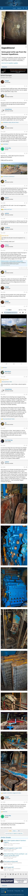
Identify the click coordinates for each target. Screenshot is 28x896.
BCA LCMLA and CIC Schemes (14, 843)
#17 (26, 445)
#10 (26, 250)
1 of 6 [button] (10, 830)
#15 (26, 394)
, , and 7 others (9, 419)
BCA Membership (7, 849)
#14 (26, 376)
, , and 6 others (12, 793)
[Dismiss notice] (25, 47)
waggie (3, 77)
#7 (26, 203)
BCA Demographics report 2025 (13, 848)
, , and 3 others (11, 122)
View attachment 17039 (7, 381)
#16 (26, 428)
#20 (26, 820)
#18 (26, 467)
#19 (26, 802)
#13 (26, 306)
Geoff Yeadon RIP (9, 867)
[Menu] (2, 8)
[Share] (25, 86)
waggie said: (4, 379)
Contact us (3, 890)
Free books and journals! (11, 861)
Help (22, 890)
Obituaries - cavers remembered (13, 868)
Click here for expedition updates (10, 63)
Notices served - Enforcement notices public (12, 261)
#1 (26, 86)
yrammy (5, 843)
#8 (26, 218)
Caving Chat (13, 849)
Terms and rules (10, 890)
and (8, 176)
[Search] (26, 8)
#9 (26, 232)
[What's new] (23, 8)
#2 (26, 100)
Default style (4, 888)
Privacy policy (17, 890)
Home (2, 892)
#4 (26, 131)
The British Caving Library (16, 862)
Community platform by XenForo (12, 894)
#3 (26, 114)
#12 (26, 292)
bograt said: (4, 235)
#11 (26, 276)
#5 (26, 153)
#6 (26, 185)
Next (14, 830)
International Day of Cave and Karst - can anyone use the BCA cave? (15, 854)
